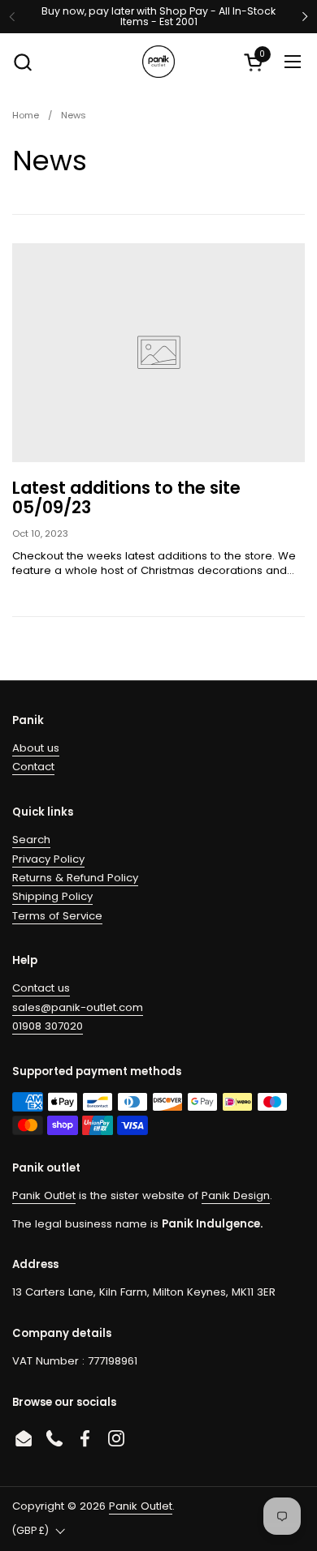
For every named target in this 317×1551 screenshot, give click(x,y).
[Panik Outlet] (158, 61)
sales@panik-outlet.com (77, 1007)
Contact (33, 766)
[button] (22, 62)
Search (31, 839)
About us (35, 748)
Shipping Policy (52, 896)
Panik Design (236, 1195)
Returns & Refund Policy (75, 877)
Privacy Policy (48, 859)
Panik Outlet (44, 1195)
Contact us (41, 988)
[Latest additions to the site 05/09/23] (158, 352)
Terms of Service (57, 915)
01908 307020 (47, 1026)
